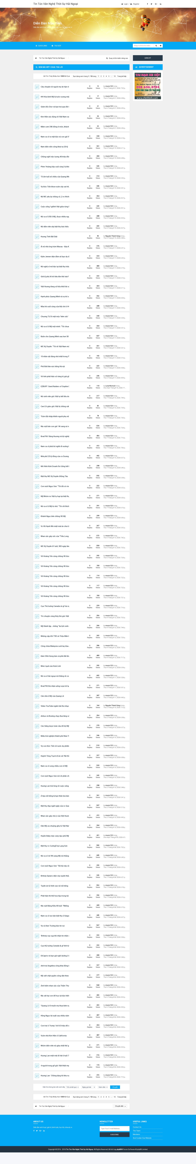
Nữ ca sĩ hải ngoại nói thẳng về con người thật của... (62, 676)
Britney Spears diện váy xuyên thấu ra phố (58, 876)
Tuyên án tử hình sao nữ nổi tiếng (54, 886)
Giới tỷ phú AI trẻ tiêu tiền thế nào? (55, 276)
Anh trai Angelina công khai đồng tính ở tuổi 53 (60, 966)
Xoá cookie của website (142, 1138)
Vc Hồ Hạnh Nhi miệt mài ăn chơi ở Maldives (59, 526)
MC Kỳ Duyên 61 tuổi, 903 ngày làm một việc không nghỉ (64, 546)
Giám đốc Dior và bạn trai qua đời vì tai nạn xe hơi (61, 107)
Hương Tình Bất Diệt (49, 237)
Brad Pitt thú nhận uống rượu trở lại (55, 686)
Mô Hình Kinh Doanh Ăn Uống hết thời (56, 466)
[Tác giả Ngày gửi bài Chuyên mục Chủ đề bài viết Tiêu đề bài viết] (88, 1087)
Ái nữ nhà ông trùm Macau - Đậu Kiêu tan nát (59, 247)
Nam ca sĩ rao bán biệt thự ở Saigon (55, 916)
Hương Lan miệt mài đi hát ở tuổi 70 (55, 1056)
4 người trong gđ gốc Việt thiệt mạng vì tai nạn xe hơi (62, 1066)
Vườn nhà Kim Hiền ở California (54, 1036)
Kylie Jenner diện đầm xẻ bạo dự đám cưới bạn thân (62, 257)
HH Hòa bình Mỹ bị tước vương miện (55, 97)
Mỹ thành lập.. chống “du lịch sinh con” (57, 626)
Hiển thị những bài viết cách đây (54, 1087)
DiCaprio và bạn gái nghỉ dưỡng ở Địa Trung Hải (60, 956)
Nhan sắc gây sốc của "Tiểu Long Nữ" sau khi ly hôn (62, 536)
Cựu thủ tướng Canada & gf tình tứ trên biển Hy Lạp (62, 946)
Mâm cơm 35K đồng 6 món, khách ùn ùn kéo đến (61, 127)
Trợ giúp (57, 46)
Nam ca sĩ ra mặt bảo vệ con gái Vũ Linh (57, 137)
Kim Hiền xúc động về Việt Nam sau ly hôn (58, 117)
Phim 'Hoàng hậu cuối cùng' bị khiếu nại (57, 167)
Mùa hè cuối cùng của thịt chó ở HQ (55, 306)
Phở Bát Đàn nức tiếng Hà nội (53, 366)
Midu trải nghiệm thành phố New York (56, 736)
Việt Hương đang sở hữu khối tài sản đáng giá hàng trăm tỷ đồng (67, 286)
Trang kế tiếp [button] (121, 76)
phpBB (119, 1149)
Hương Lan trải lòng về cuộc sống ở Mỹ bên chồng (61, 786)
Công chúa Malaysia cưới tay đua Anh (56, 646)
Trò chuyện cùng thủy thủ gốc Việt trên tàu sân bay (62, 616)
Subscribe (114, 1135)
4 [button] (106, 76)
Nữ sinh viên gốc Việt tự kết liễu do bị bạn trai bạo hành (63, 396)
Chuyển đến (119, 1106)
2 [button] (101, 76)
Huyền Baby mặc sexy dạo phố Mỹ (55, 836)
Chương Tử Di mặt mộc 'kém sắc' (54, 316)
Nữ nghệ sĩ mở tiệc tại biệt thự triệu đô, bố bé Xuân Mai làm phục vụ (68, 266)
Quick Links (42, 46)
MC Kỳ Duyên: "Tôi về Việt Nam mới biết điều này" (61, 346)
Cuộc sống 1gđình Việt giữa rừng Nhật (56, 207)
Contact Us (137, 1127)
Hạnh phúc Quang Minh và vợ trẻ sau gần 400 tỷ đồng (63, 296)
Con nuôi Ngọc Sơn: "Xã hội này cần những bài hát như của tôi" (67, 866)
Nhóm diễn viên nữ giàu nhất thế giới (56, 1046)
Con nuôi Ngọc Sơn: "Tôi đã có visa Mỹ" (57, 486)
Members (136, 1134)
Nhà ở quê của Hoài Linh (51, 666)
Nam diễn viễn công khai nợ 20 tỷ (54, 147)
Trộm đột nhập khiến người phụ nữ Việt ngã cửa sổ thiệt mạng (66, 416)
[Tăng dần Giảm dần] (103, 1087)
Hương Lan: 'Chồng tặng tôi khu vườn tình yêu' (60, 1076)
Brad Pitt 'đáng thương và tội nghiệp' (56, 436)
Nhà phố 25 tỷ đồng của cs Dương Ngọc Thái (59, 456)
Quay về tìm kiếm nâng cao (118, 58)
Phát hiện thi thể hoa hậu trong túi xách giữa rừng (61, 896)
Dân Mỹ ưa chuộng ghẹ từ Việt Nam (55, 826)
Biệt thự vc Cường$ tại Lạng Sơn (54, 846)
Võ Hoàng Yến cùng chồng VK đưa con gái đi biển (61, 556)
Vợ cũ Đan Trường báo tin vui (53, 926)
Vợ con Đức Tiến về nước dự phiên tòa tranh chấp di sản (64, 746)
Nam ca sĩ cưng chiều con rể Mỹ (54, 766)
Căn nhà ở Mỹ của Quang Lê (52, 696)
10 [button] (115, 76)
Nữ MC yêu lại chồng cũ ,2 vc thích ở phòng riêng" (61, 197)
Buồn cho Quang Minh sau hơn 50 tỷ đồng (58, 336)
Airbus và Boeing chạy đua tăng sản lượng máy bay (62, 716)
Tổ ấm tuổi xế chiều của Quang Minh (56, 177)
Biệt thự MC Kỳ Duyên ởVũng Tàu (54, 476)
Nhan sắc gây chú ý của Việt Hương (55, 816)
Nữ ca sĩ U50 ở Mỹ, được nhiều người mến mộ (59, 217)
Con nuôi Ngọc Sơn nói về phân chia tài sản (59, 776)
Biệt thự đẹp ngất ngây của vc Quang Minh (58, 806)
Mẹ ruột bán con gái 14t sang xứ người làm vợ (60, 426)
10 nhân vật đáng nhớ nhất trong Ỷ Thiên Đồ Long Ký (62, 356)
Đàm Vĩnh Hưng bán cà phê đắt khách (56, 656)
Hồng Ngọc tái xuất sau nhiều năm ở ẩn (57, 1016)
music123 (109, 86)
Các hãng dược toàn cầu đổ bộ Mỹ (55, 726)
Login (126, 4)
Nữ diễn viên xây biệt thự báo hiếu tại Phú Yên (59, 227)
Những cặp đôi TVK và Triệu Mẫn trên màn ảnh (60, 636)
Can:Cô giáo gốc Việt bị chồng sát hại (56, 406)
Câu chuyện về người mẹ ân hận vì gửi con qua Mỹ (61, 87)
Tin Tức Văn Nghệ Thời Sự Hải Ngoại (55, 3)
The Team (136, 1131)
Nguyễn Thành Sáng (112, 236)
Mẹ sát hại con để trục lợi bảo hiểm (55, 996)
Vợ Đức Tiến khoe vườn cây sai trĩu (55, 187)
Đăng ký (148, 58)
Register (136, 4)
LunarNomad (110, 386)
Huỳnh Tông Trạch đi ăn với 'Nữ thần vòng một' (60, 756)
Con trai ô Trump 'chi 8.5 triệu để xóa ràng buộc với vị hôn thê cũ (67, 1026)
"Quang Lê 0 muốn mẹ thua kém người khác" (59, 1006)
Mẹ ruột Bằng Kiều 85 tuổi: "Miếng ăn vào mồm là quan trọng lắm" (68, 906)
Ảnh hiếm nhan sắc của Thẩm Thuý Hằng (58, 986)
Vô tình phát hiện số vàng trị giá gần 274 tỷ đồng (61, 376)
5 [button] (108, 76)
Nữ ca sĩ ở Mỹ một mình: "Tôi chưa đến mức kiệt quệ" (62, 326)
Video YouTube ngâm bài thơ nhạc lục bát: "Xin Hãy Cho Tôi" (65, 706)
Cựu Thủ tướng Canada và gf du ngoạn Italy (59, 606)
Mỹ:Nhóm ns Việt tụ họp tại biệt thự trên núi (58, 496)
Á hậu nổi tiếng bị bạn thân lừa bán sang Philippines (62, 796)
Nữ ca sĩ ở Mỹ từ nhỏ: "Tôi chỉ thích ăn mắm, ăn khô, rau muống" (67, 506)
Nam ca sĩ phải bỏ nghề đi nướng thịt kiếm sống (60, 446)
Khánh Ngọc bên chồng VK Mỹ (53, 516)
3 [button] (103, 76)
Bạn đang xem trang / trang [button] (84, 76)
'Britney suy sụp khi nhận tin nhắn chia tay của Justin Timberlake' (67, 936)
